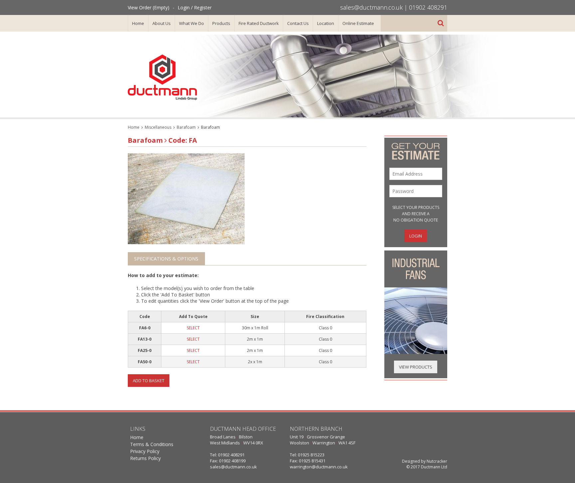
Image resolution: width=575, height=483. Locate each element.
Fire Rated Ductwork (259, 23)
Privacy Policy (144, 451)
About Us (161, 23)
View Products (415, 367)
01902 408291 (428, 7)
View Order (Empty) (148, 7)
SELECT (193, 328)
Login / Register (195, 7)
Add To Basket (148, 381)
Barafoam (186, 127)
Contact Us (298, 23)
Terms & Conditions (151, 444)
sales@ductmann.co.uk (371, 7)
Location (325, 23)
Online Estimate (358, 23)
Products (221, 23)
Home (138, 23)
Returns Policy (145, 458)
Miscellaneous (158, 127)
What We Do (191, 23)
